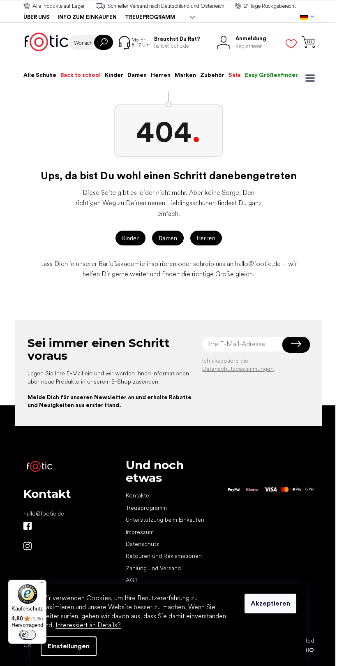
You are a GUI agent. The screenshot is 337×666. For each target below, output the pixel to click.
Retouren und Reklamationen (164, 556)
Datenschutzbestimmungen (238, 368)
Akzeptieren (270, 603)
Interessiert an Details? (88, 625)
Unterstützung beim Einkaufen (165, 519)
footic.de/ (27, 546)
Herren (206, 237)
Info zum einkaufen (87, 17)
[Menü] (41, 585)
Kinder (130, 237)
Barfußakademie (122, 264)
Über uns (36, 17)
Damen (168, 237)
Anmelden (296, 344)
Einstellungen (69, 646)
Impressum (140, 532)
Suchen (103, 42)
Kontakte (137, 495)
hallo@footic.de (258, 264)
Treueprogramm (150, 17)
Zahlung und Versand (153, 568)
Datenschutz (142, 544)
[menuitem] (39, 74)
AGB (132, 580)
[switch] (27, 635)
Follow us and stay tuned (27, 526)
